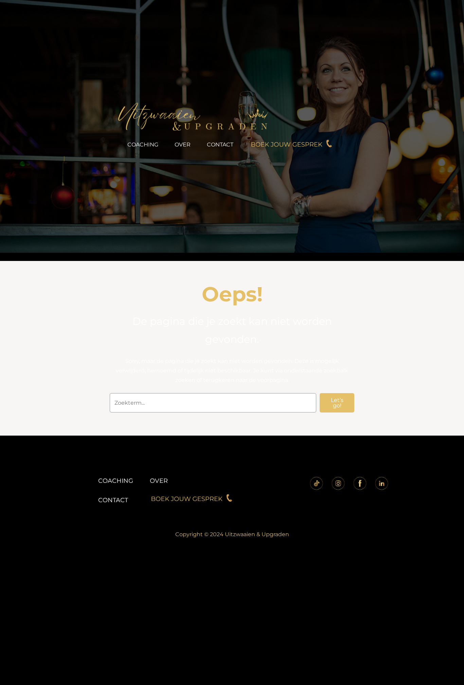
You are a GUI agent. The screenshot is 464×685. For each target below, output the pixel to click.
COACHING (115, 481)
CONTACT (113, 500)
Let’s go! (337, 403)
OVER (159, 481)
